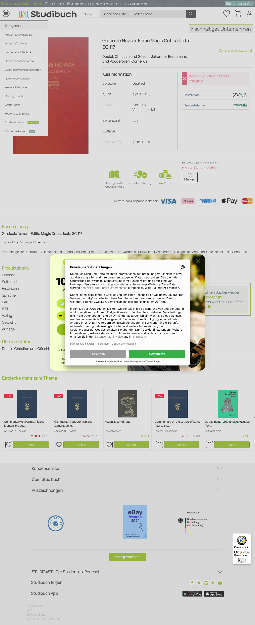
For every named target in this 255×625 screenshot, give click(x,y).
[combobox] (63, 316)
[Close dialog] (198, 261)
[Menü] (248, 535)
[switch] (242, 560)
